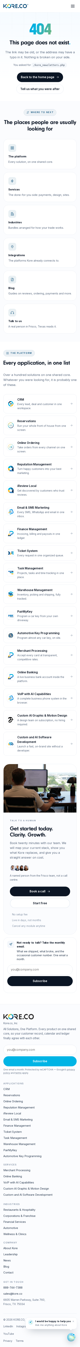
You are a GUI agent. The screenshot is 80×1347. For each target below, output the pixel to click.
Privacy (7, 1340)
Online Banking (12, 1176)
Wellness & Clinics (14, 1234)
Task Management (15, 1138)
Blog (6, 1266)
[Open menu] (73, 6)
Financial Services (14, 1222)
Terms (20, 1340)
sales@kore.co (12, 1293)
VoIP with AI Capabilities (18, 1182)
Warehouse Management (19, 1144)
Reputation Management (19, 1107)
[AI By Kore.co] (71, 1337)
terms (18, 1073)
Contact (8, 1272)
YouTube (8, 1333)
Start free (40, 903)
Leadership (10, 1254)
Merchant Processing (16, 1170)
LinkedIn (8, 1326)
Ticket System (12, 1132)
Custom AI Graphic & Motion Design (26, 1188)
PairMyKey (10, 1150)
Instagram (22, 1326)
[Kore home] (15, 6)
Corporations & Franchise (19, 1216)
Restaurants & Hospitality (19, 1209)
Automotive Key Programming (22, 1156)
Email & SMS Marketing (18, 1119)
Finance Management (17, 1125)
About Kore (10, 1248)
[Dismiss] (73, 1321)
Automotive (10, 1228)
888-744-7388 (13, 1287)
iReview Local (12, 1113)
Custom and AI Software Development (27, 1194)
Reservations (11, 1095)
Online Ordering (13, 1101)
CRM (6, 1089)
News (7, 1260)
